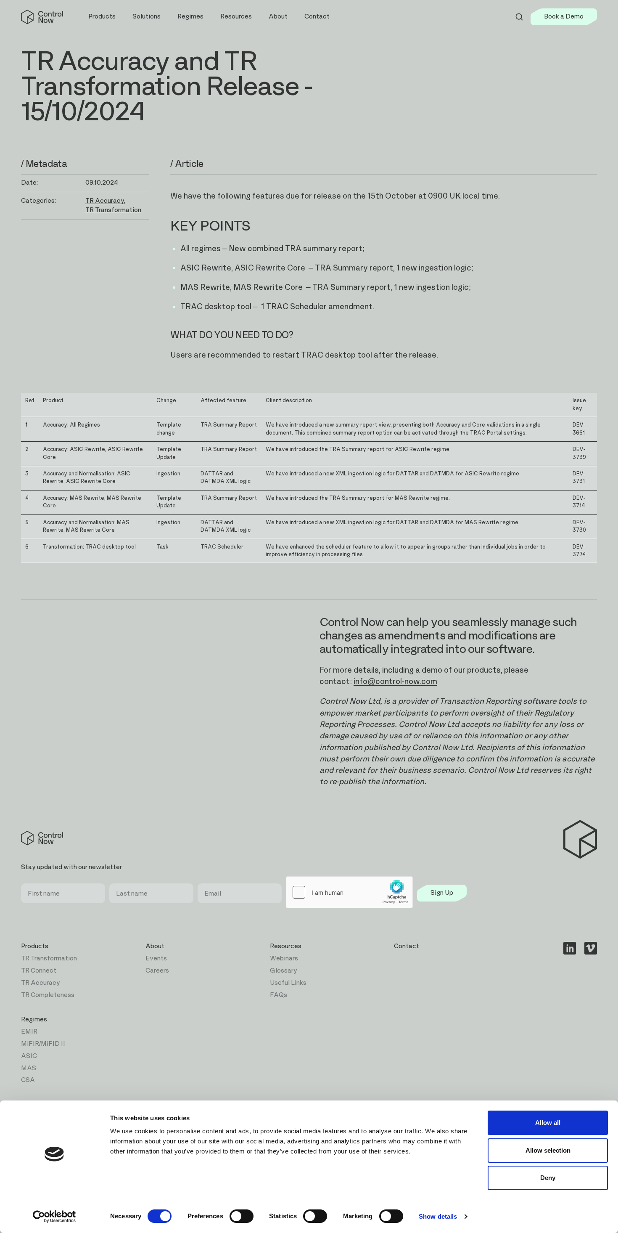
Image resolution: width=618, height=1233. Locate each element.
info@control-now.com (395, 682)
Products (34, 946)
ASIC (29, 1056)
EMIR (29, 1032)
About (154, 946)
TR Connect (38, 971)
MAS (28, 1068)
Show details (438, 1216)
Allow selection (548, 1150)
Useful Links (288, 983)
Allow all (547, 1122)
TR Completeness (47, 995)
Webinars (284, 958)
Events (156, 958)
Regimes (34, 1019)
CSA (28, 1080)
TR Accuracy (104, 201)
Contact (317, 16)
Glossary (283, 971)
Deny (547, 1177)
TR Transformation (113, 210)
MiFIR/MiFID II (43, 1044)
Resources (285, 946)
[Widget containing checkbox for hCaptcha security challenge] (349, 892)
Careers (157, 971)
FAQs (278, 995)
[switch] (242, 1216)
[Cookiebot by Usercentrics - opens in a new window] (54, 1216)
